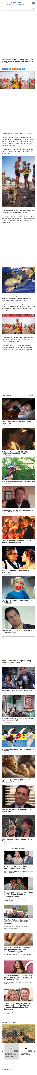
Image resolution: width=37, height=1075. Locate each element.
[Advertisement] (18, 34)
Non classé (20, 66)
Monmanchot (16, 3)
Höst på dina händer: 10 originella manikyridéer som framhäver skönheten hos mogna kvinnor (17, 950)
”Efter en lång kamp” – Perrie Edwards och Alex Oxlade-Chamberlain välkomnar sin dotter (18, 894)
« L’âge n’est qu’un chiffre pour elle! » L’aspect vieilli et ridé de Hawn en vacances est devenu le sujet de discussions (18, 1006)
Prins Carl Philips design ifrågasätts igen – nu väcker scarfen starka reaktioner (17, 922)
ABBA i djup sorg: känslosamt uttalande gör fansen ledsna (15, 867)
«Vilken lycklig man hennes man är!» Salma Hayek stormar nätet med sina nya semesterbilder (18, 977)
